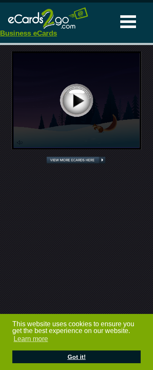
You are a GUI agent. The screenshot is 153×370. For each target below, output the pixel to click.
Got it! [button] (77, 356)
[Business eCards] (44, 28)
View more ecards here (76, 160)
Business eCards (28, 33)
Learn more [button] (31, 338)
